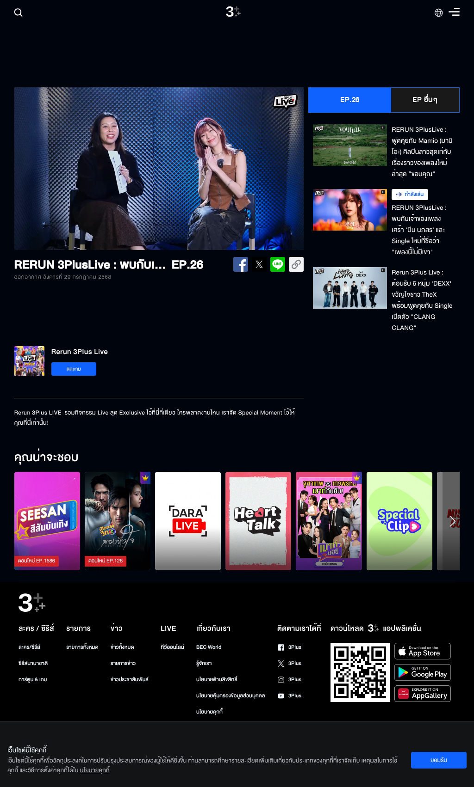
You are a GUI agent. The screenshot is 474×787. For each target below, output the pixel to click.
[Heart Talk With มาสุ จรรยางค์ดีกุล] (258, 521)
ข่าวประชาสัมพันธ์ (130, 679)
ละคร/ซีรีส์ (29, 647)
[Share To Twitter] (259, 264)
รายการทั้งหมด (82, 647)
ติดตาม (74, 369)
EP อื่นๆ (424, 100)
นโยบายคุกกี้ (209, 712)
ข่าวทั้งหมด (122, 647)
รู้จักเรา (204, 663)
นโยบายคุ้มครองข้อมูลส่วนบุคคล (230, 695)
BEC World (208, 647)
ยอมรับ (438, 760)
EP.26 (350, 100)
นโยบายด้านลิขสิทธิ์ (216, 679)
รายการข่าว (123, 663)
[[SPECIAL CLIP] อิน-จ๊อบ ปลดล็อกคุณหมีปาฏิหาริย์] (399, 521)
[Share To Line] (277, 264)
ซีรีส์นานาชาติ (33, 663)
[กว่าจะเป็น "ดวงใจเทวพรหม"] (329, 521)
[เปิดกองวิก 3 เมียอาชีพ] (117, 521)
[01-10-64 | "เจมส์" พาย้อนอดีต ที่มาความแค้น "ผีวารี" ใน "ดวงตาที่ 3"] (47, 521)
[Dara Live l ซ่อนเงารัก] (188, 521)
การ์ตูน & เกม (33, 679)
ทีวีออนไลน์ (172, 647)
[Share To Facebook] (240, 264)
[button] (72, 168)
